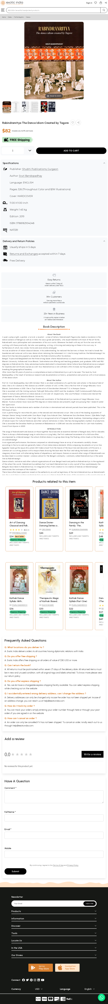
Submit (15, 871)
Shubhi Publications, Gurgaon (40, 169)
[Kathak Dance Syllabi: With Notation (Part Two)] (19, 593)
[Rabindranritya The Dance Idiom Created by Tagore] (7, 107)
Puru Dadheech (19, 605)
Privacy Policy (72, 865)
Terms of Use (58, 865)
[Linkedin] (38, 980)
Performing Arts (19, 17)
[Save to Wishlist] (72, 123)
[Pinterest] (31, 980)
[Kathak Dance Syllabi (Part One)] (79, 593)
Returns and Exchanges (24, 254)
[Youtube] (42, 980)
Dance (28, 17)
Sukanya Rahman (80, 529)
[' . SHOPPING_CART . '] (100, 2)
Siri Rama (46, 529)
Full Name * (10, 812)
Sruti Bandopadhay (30, 176)
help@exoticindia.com (54, 700)
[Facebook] (23, 980)
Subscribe (90, 904)
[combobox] (53, 10)
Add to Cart (71, 150)
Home (4, 17)
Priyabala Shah (19, 533)
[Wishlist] (95, 2)
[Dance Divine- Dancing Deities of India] (49, 518)
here (77, 709)
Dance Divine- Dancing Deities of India (48, 525)
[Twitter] (27, 980)
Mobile (7, 848)
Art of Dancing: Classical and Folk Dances (19, 525)
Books (10, 17)
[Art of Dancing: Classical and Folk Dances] (19, 518)
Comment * (10, 788)
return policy (14, 676)
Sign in (89, 3)
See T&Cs (59, 285)
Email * (7, 829)
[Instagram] (35, 980)
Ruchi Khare (48, 605)
